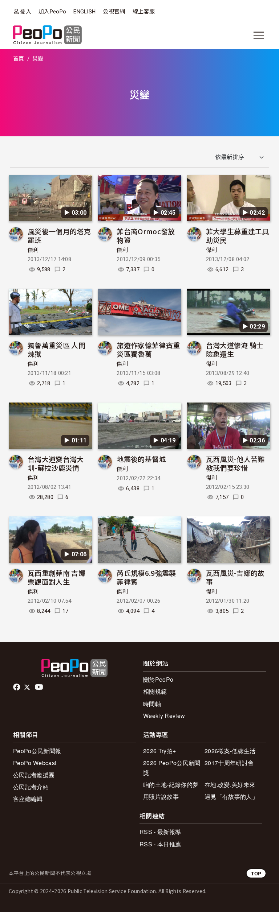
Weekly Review (164, 715)
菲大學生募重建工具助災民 (237, 235)
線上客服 (144, 11)
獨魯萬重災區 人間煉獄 (56, 349)
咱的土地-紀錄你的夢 (170, 784)
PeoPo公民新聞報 (37, 751)
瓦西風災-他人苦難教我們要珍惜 (235, 463)
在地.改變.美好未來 (230, 784)
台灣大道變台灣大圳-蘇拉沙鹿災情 (56, 463)
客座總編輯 (28, 799)
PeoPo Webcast (34, 763)
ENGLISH (84, 11)
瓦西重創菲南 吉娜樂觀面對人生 (56, 577)
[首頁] (47, 35)
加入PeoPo (52, 11)
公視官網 (114, 11)
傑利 (33, 250)
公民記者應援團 (33, 775)
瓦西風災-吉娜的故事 (235, 577)
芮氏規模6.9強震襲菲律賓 (146, 577)
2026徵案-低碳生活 (230, 751)
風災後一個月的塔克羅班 (59, 235)
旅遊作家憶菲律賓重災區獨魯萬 (148, 349)
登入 (25, 11)
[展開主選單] (258, 35)
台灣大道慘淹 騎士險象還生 (235, 349)
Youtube (39, 687)
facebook (17, 687)
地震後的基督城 (141, 459)
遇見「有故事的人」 (231, 796)
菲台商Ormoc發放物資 (146, 235)
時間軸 (152, 704)
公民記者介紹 (31, 787)
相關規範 (155, 691)
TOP (256, 873)
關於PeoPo (158, 679)
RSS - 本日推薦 (160, 844)
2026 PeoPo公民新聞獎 (171, 768)
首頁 (18, 58)
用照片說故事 (161, 796)
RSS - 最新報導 (160, 832)
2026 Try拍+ (159, 751)
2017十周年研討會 (229, 763)
